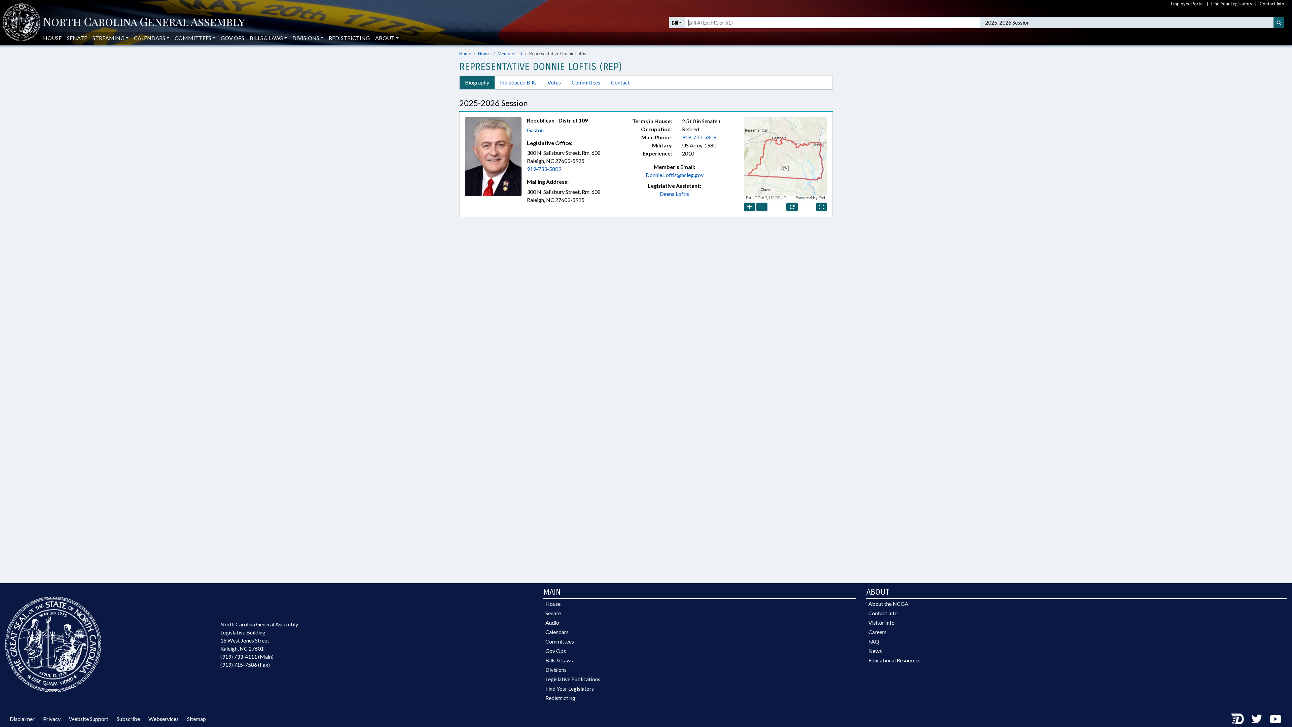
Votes (554, 82)
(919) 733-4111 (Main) (247, 656)
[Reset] (792, 207)
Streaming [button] (108, 38)
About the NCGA (888, 603)
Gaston (535, 130)
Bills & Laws (559, 660)
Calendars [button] (149, 38)
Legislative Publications (572, 679)
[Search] (1278, 22)
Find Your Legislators (1231, 3)
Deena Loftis (674, 194)
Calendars (557, 632)
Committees (586, 82)
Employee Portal (1187, 3)
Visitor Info (881, 622)
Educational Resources (894, 660)
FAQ (873, 641)
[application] (785, 159)
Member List (510, 53)
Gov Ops (232, 38)
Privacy (52, 719)
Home (465, 53)
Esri (822, 198)
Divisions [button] (305, 38)
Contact (620, 82)
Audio (552, 622)
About (385, 38)
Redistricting (349, 38)
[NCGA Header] (144, 23)
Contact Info (1272, 3)
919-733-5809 (544, 169)
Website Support (88, 719)
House (52, 38)
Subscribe (128, 719)
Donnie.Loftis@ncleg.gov (675, 175)
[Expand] (821, 207)
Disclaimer (22, 719)
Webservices (163, 719)
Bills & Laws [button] (266, 38)
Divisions (556, 669)
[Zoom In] (749, 207)
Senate (77, 38)
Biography (477, 82)
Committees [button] (193, 38)
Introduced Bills (518, 82)
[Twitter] (1257, 718)
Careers (877, 632)
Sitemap (196, 719)
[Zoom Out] (761, 207)
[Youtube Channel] (1275, 718)
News (875, 651)
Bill (675, 23)
